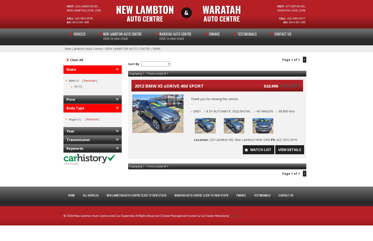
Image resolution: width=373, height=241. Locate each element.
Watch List (260, 149)
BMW (156, 49)
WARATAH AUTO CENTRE (175, 36)
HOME (71, 195)
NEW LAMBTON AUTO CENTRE (122, 36)
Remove (90, 81)
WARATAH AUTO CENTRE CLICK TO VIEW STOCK (201, 195)
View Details (289, 149)
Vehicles (79, 34)
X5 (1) (78, 86)
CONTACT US (285, 195)
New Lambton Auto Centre (84, 49)
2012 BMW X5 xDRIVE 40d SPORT (169, 86)
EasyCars (236, 215)
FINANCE (241, 195)
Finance (214, 34)
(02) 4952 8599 (287, 140)
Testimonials (247, 34)
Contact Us (282, 34)
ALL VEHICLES (91, 195)
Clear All (76, 60)
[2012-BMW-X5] (157, 114)
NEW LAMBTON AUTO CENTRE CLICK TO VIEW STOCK (136, 195)
